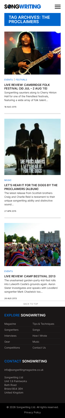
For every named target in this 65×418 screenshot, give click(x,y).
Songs (36, 329)
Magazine (10, 323)
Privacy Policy (32, 412)
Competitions (12, 347)
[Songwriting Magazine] (22, 6)
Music (8, 180)
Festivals (21, 79)
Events (8, 79)
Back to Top (30, 304)
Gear (7, 341)
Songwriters (11, 329)
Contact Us (39, 347)
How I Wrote (39, 335)
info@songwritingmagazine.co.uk (24, 369)
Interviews (10, 335)
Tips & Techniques (43, 323)
